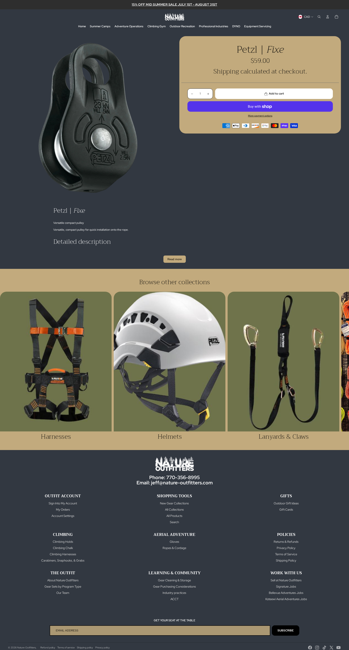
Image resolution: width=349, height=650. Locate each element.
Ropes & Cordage (174, 548)
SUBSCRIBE (286, 630)
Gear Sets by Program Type (62, 587)
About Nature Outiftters (63, 580)
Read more (174, 259)
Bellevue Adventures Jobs (286, 593)
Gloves (174, 542)
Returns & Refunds (286, 542)
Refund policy (47, 647)
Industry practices (174, 593)
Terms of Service (286, 554)
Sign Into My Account (63, 503)
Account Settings (63, 516)
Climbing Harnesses (63, 554)
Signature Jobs (286, 587)
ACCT (174, 599)
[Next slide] (336, 366)
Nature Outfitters (26, 647)
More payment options (260, 115)
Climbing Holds (63, 542)
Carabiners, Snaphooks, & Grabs (62, 560)
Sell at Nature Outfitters (286, 580)
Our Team (62, 593)
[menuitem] (82, 26)
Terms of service (66, 647)
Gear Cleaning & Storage (174, 580)
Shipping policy (85, 647)
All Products (174, 516)
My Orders (63, 510)
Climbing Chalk (63, 548)
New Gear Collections (174, 503)
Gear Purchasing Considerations (174, 587)
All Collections (174, 510)
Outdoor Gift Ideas (286, 503)
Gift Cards (286, 510)
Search (174, 522)
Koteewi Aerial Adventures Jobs (286, 599)
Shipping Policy (286, 560)
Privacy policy (102, 647)
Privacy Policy (286, 548)
